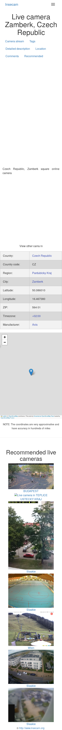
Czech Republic (42, 256)
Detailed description (18, 49)
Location (40, 49)
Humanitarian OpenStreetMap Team (44, 416)
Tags (32, 41)
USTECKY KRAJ (31, 499)
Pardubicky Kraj (42, 273)
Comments (12, 56)
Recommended (33, 56)
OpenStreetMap (13, 416)
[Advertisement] (31, 94)
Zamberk (37, 282)
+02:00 (36, 316)
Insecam (11, 4)
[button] (31, 372)
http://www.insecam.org (31, 728)
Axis (35, 324)
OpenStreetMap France (7, 418)
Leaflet (4, 416)
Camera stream (14, 41)
